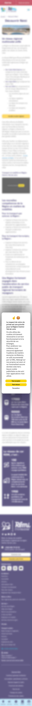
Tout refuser (16, 384)
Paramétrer (16, 388)
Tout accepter (16, 381)
